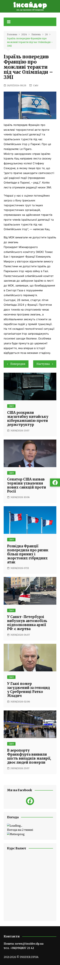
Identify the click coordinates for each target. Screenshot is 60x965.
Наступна (43, 364)
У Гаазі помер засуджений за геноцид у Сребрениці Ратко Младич (28, 690)
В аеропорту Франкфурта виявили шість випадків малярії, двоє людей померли (29, 756)
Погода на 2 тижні (20, 829)
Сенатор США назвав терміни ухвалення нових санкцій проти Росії (26, 485)
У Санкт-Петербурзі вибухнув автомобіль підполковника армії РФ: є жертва (27, 623)
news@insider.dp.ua (29, 943)
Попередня (17, 364)
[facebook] (30, 801)
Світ (35, 85)
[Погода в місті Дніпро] (30, 826)
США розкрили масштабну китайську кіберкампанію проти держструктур (27, 418)
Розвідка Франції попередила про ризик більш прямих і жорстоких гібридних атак (27, 554)
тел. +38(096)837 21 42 (19, 948)
